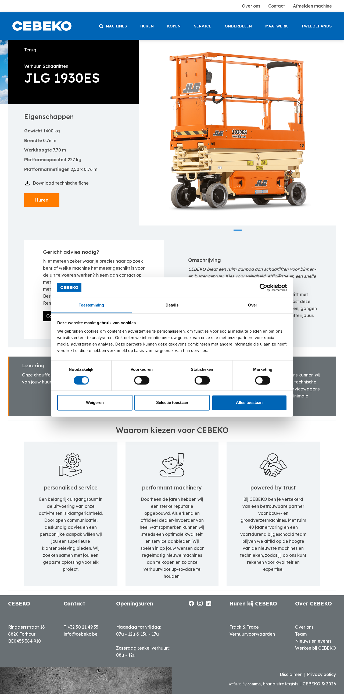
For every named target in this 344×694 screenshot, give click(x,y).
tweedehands (316, 26)
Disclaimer (291, 674)
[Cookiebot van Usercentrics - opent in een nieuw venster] (263, 287)
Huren (147, 26)
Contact (276, 6)
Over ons (251, 6)
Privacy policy (321, 674)
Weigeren (95, 402)
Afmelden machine (312, 6)
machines (116, 26)
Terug (30, 49)
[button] (238, 230)
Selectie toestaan (172, 402)
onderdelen (238, 26)
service (202, 26)
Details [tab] (172, 305)
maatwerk (276, 26)
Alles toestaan (249, 402)
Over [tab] (252, 305)
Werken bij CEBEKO (315, 648)
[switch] (141, 380)
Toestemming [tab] (91, 305)
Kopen (174, 26)
